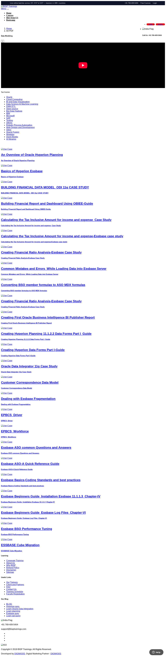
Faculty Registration (15, 594)
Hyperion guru (12, 606)
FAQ (8, 587)
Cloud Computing (14, 99)
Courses (9, 15)
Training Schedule (14, 592)
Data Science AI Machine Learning (22, 104)
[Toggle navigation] (8, 9)
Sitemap (10, 572)
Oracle (9, 97)
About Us (10, 563)
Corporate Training (14, 560)
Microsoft (10, 116)
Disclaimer (11, 570)
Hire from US (12, 18)
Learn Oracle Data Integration (19, 609)
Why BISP (11, 565)
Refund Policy (12, 568)
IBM (8, 113)
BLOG (9, 604)
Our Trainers (12, 582)
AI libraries (11, 139)
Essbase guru (12, 613)
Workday (10, 134)
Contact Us (11, 589)
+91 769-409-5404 (131, 3)
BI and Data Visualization (18, 102)
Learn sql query (13, 616)
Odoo (8, 130)
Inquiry (160, 24)
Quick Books (12, 137)
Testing (9, 120)
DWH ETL (11, 106)
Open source (12, 109)
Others (9, 123)
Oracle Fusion (12, 132)
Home (8, 13)
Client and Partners (15, 585)
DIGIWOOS (19, 654)
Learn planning (13, 611)
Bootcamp (10, 20)
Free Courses (145, 3)
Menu (3, 9)
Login (155, 3)
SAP (8, 118)
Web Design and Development (20, 127)
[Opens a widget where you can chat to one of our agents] (156, 652)
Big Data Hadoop (14, 111)
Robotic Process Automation (19, 125)
